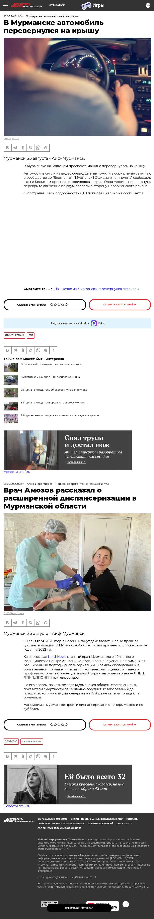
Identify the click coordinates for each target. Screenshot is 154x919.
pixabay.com (11, 138)
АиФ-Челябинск (14, 613)
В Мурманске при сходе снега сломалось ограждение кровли (60, 415)
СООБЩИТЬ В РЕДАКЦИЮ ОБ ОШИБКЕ (59, 828)
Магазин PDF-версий (100, 823)
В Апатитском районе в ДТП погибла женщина (50, 376)
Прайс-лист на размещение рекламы (60, 823)
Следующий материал (79, 908)
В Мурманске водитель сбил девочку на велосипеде (54, 389)
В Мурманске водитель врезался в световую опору (53, 402)
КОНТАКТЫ (132, 819)
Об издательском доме (52, 819)
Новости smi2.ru (17, 472)
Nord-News (57, 657)
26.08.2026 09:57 (14, 483)
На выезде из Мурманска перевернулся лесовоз (95, 289)
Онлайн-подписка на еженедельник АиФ (97, 819)
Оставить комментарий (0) (120, 304)
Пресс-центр (124, 823)
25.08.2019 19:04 (13, 16)
